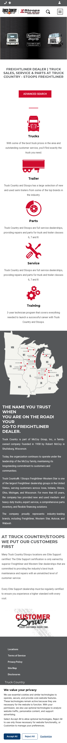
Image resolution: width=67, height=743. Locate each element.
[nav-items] (5, 3)
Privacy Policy (15, 662)
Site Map (12, 668)
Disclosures (14, 674)
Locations (13, 649)
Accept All (12, 736)
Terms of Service (17, 655)
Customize (46, 736)
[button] (59, 2)
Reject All (30, 736)
